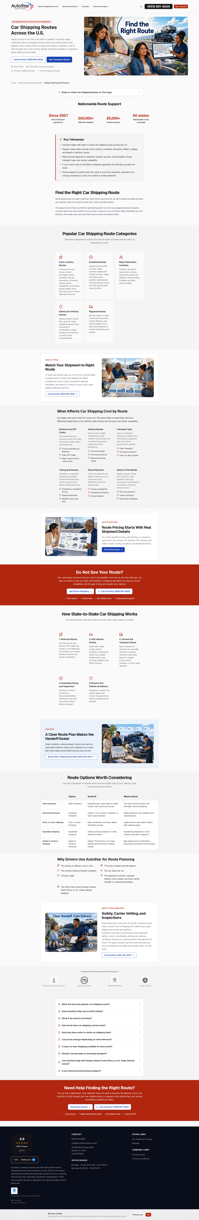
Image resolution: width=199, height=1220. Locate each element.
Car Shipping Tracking (142, 1139)
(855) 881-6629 (78, 1139)
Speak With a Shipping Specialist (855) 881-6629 (70, 757)
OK (148, 1214)
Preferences (137, 1214)
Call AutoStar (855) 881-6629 (28, 59)
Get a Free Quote (112, 549)
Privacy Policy (138, 1154)
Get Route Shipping (79, 591)
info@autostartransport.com (84, 1143)
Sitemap (135, 1143)
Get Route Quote (79, 1107)
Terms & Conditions (140, 1158)
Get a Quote (181, 6)
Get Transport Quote (59, 59)
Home (13, 83)
